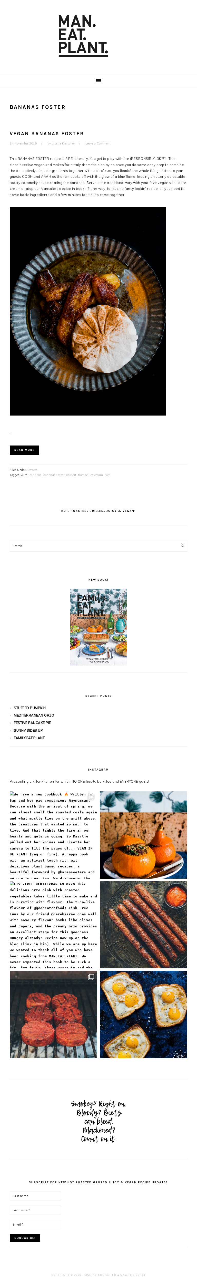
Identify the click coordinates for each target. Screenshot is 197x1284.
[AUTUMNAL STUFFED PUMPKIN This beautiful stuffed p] (143, 835)
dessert (71, 475)
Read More (24, 450)
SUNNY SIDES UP (28, 730)
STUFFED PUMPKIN (30, 708)
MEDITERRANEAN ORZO (34, 715)
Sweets (32, 470)
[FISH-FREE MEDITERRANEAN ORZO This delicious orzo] (53, 925)
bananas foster (53, 475)
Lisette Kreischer (100, 1274)
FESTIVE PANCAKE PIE (32, 723)
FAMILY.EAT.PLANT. (29, 738)
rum (108, 475)
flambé (83, 475)
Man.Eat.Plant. (98, 35)
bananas (35, 475)
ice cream (96, 475)
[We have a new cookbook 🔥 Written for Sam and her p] (53, 835)
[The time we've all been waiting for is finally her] (53, 1014)
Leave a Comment (98, 143)
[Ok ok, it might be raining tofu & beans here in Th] (143, 925)
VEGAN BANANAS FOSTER (47, 134)
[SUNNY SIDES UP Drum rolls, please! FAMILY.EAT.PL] (143, 1014)
